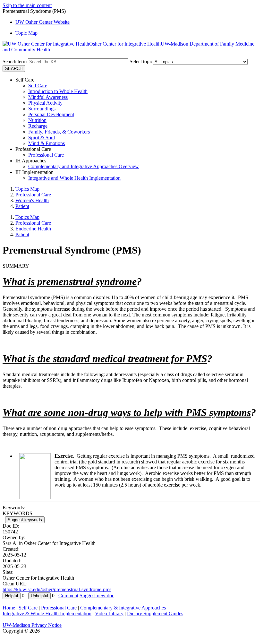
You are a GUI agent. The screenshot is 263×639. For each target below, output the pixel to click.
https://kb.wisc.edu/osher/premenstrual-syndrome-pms (57, 589)
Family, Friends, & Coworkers (59, 131)
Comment (68, 595)
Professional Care (46, 155)
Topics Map (27, 189)
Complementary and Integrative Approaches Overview (83, 166)
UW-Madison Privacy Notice (32, 625)
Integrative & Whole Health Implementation (47, 613)
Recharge (37, 126)
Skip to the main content (27, 5)
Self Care (37, 85)
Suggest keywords (25, 519)
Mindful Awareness (48, 97)
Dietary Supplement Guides (155, 613)
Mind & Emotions (46, 143)
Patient (22, 206)
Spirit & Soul (41, 137)
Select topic (141, 61)
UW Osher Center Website (42, 22)
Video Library (109, 613)
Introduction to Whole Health (58, 91)
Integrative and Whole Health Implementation (74, 178)
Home (9, 607)
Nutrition (37, 120)
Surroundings (41, 108)
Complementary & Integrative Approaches (123, 607)
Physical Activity (45, 103)
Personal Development (51, 114)
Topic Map (26, 33)
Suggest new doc (97, 595)
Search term (15, 61)
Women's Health (32, 200)
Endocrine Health (33, 228)
